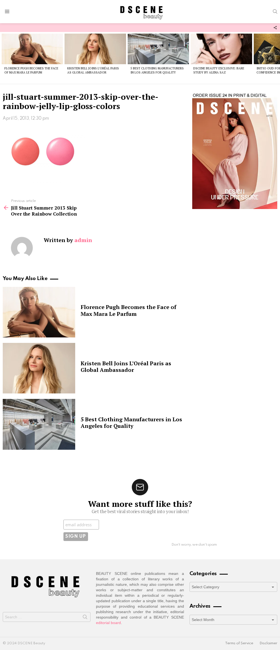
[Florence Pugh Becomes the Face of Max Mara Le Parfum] (32, 49)
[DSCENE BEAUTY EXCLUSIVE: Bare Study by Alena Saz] (221, 49)
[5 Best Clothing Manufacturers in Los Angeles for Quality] (158, 49)
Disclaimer (268, 643)
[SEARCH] (275, 11)
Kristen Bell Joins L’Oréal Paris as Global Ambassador (93, 70)
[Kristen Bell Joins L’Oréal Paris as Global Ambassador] (95, 49)
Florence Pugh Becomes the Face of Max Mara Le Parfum (31, 70)
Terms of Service (239, 643)
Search (85, 618)
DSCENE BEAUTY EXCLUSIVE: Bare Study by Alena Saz (218, 70)
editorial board (108, 622)
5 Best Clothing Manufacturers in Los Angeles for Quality (157, 70)
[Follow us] (275, 27)
